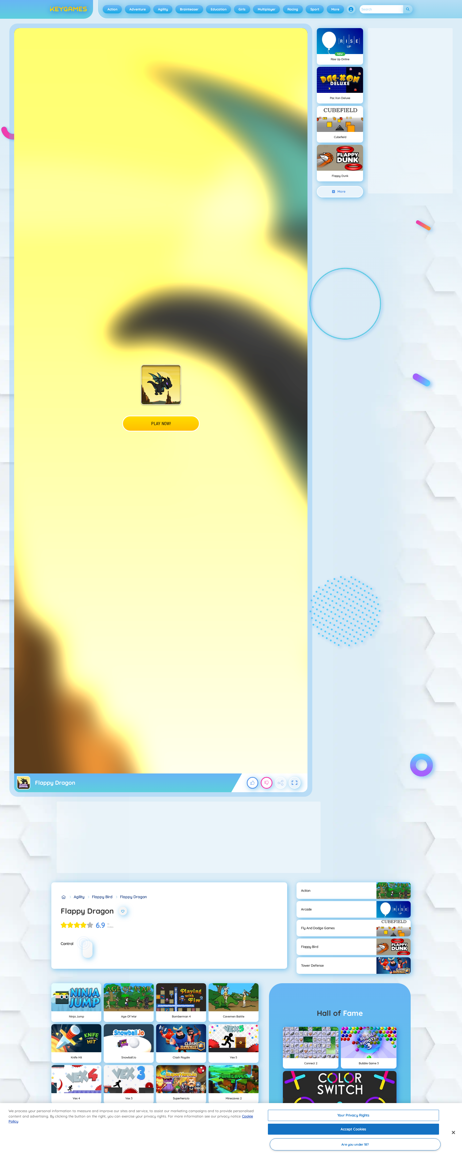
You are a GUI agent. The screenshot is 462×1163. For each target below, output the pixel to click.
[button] (351, 9)
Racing (292, 9)
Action (112, 9)
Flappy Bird (102, 896)
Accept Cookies (353, 1129)
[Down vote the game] (266, 783)
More (335, 9)
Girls (241, 9)
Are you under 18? (355, 1144)
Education (218, 9)
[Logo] (68, 9)
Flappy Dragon (133, 896)
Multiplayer (266, 9)
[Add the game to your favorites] (123, 911)
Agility (163, 9)
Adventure (137, 9)
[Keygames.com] (63, 897)
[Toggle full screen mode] (295, 783)
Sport (314, 9)
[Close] (453, 1132)
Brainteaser (189, 9)
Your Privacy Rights (353, 1115)
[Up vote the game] (253, 783)
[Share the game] (281, 783)
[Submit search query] (408, 9)
